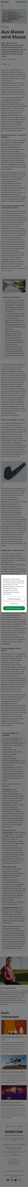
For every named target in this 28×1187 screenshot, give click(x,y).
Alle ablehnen (14, 603)
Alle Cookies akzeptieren (14, 608)
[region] (14, 593)
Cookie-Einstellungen (14, 599)
